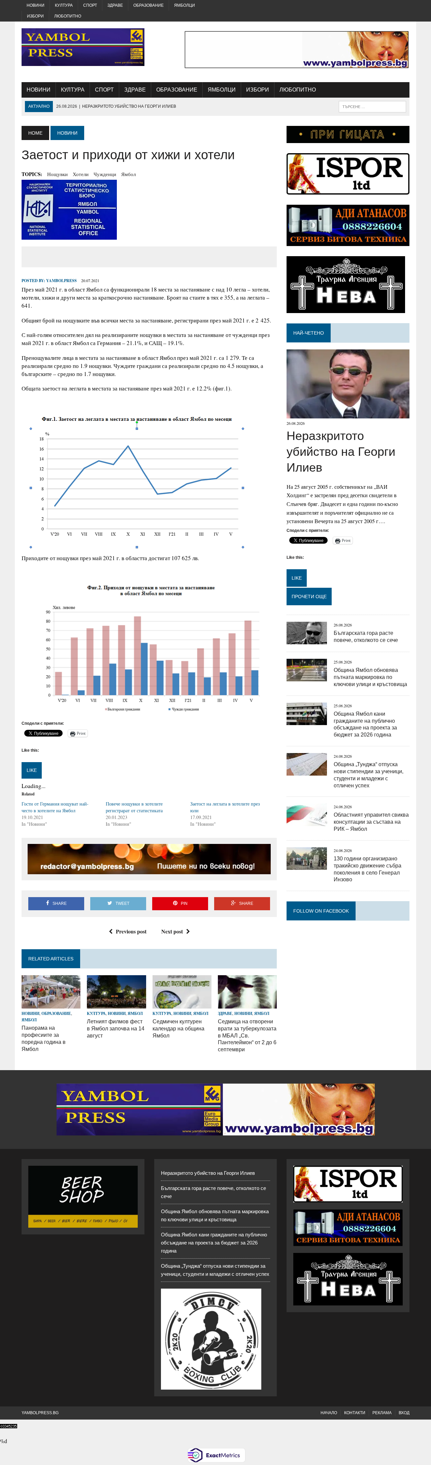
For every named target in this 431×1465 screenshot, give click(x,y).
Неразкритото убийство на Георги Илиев (341, 451)
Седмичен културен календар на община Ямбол (178, 1028)
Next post (172, 931)
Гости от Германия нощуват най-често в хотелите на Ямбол (55, 807)
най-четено (308, 333)
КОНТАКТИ (354, 1412)
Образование (148, 5)
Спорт (90, 5)
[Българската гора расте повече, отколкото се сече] (307, 639)
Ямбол (128, 174)
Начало (329, 1412)
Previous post (131, 931)
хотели (81, 174)
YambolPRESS (61, 280)
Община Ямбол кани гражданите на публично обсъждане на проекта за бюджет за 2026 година (214, 1243)
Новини (35, 5)
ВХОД (404, 1412)
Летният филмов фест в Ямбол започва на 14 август (115, 1028)
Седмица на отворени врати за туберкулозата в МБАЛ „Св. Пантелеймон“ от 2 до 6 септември (247, 1035)
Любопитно (67, 16)
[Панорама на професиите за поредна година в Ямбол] (51, 1004)
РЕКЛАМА (382, 1412)
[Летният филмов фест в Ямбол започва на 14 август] (116, 1004)
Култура (64, 5)
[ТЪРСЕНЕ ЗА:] (372, 106)
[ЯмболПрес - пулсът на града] (83, 47)
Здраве (115, 5)
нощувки (57, 174)
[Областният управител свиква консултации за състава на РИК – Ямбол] (307, 821)
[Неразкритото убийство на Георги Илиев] (348, 414)
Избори (35, 16)
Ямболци (184, 5)
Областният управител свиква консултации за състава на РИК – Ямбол (371, 822)
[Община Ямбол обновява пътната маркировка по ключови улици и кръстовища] (307, 676)
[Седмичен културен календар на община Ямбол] (182, 1004)
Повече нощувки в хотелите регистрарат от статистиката (134, 807)
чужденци (105, 174)
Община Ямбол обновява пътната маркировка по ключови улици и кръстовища (370, 677)
